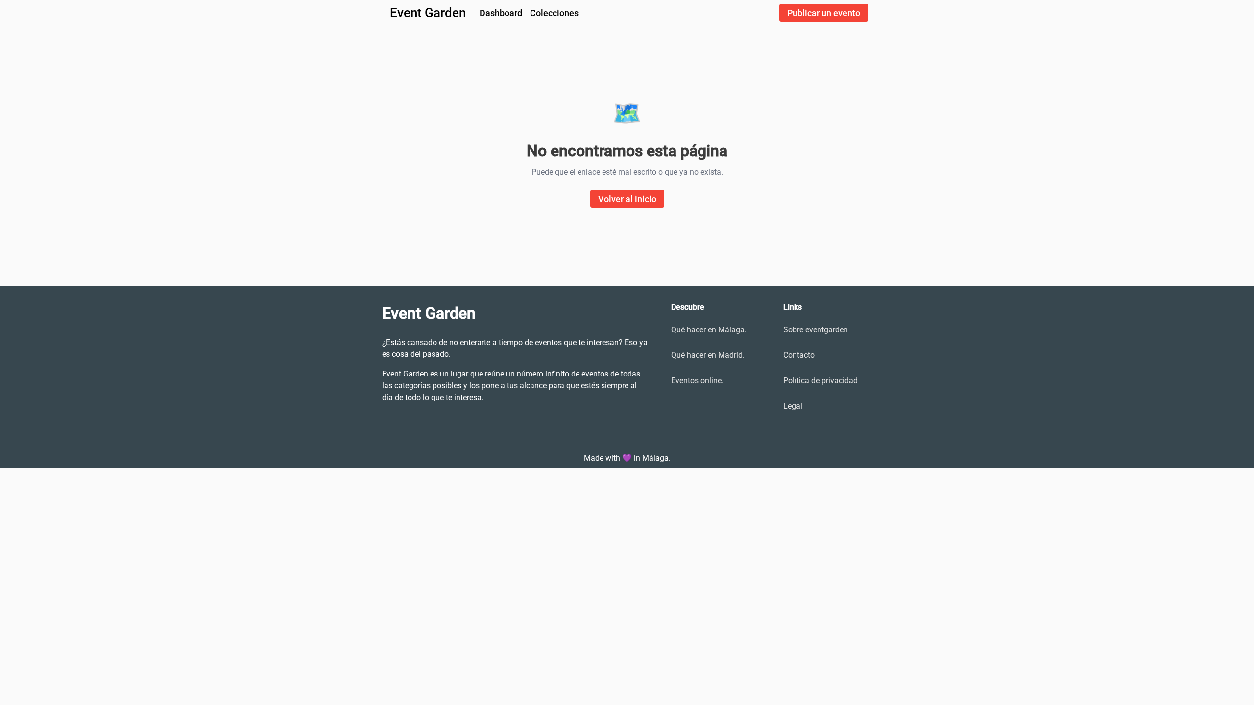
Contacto (799, 355)
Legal (792, 406)
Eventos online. (697, 380)
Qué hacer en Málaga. (709, 329)
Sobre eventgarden (815, 329)
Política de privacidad (820, 380)
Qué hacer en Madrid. (708, 355)
